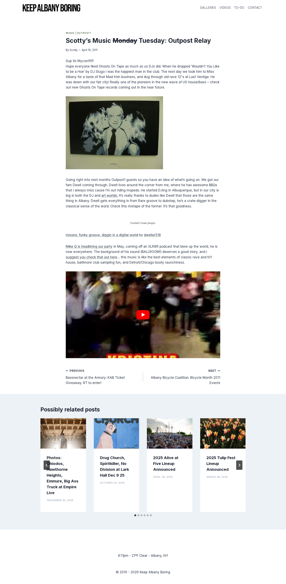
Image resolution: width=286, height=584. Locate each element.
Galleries (208, 8)
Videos (225, 8)
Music (70, 33)
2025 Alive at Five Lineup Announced (165, 463)
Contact (255, 8)
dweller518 (152, 235)
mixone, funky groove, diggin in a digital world (102, 235)
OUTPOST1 (84, 33)
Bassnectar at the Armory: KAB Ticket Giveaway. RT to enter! (95, 377)
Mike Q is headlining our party (89, 246)
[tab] (135, 515)
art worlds (109, 195)
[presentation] (63, 433)
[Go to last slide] (47, 465)
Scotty (74, 50)
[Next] (239, 465)
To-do (239, 8)
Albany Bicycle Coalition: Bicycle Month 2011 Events (185, 377)
